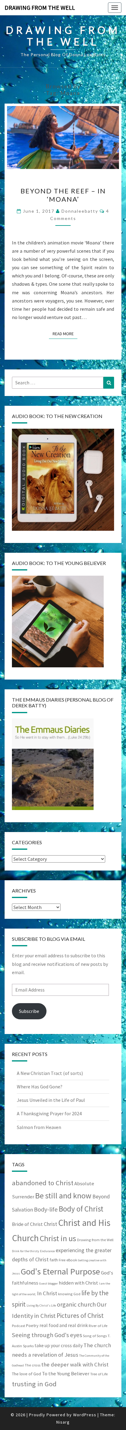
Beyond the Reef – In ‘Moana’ (63, 195)
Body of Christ (81, 1209)
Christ (50, 1224)
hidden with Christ (78, 1283)
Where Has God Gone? (39, 1087)
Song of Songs (95, 1335)
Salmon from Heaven (39, 1127)
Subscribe (29, 1011)
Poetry (32, 1325)
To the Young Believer (65, 1373)
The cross (32, 1365)
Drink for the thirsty (25, 1251)
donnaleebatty (79, 211)
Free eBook (68, 1260)
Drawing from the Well (95, 1240)
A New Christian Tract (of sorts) (50, 1073)
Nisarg (63, 1422)
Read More (65, 333)
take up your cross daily (59, 1345)
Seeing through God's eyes (47, 1335)
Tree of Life (99, 1374)
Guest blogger (48, 1283)
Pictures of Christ (80, 1315)
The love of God (26, 1374)
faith (54, 1260)
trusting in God (34, 1384)
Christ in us (58, 1238)
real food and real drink (63, 1325)
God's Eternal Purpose (60, 1271)
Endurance (47, 1251)
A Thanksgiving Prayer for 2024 (49, 1113)
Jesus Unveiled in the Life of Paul (51, 1100)
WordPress (84, 1414)
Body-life (46, 1209)
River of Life (98, 1325)
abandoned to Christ (42, 1183)
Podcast (18, 1325)
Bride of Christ (27, 1224)
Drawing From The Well (40, 7)
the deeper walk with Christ (75, 1364)
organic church (76, 1304)
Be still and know (63, 1195)
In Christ (47, 1293)
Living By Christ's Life (41, 1305)
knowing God (69, 1294)
